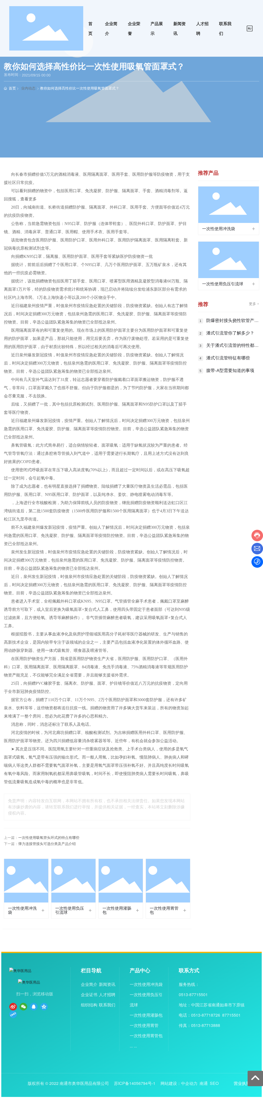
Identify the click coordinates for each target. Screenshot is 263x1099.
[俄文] (250, 27)
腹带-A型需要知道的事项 (230, 370)
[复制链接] (13, 1014)
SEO (214, 1083)
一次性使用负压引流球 (69, 910)
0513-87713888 (205, 1025)
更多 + (254, 304)
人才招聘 (107, 994)
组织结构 (89, 1005)
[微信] (23, 1006)
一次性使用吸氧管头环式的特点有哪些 (48, 838)
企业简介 (89, 984)
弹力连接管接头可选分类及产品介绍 (47, 844)
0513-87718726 (205, 1015)
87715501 (231, 1015)
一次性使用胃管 (144, 1025)
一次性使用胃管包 (164, 910)
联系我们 (107, 1005)
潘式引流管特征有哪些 (228, 358)
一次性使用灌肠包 (116, 910)
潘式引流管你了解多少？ (230, 333)
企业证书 (89, 994)
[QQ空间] (44, 1006)
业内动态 (28, 88)
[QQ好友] (33, 1006)
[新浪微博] (13, 1006)
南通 (204, 1083)
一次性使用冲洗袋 (22, 910)
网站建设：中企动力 (179, 1083)
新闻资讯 (107, 984)
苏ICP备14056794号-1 (134, 1083)
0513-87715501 (193, 994)
